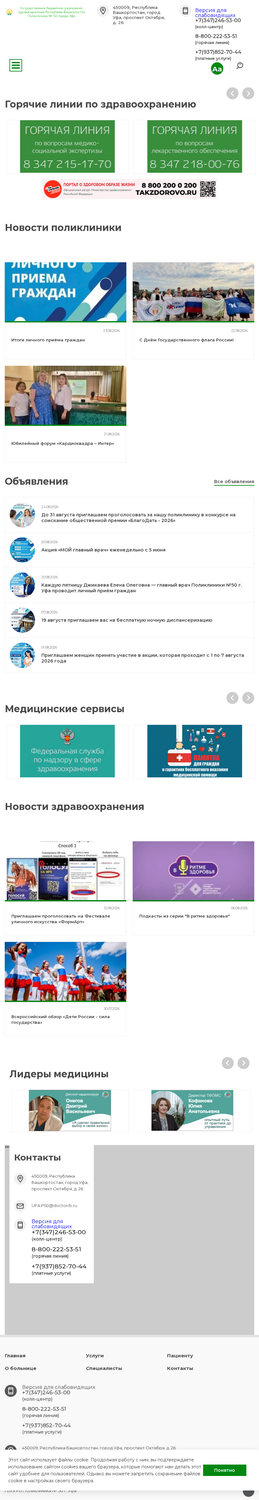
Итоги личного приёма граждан (48, 339)
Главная (15, 1356)
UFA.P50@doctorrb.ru (54, 1205)
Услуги (95, 1356)
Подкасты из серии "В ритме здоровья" (184, 915)
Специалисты (104, 1368)
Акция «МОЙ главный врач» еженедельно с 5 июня (103, 550)
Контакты (180, 1368)
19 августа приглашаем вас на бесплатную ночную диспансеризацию (126, 620)
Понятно (224, 1470)
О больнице (20, 1368)
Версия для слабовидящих (215, 12)
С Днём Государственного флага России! (186, 339)
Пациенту (180, 1356)
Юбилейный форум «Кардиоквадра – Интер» (62, 443)
